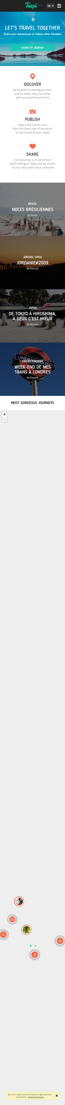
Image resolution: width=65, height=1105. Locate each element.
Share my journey (32, 47)
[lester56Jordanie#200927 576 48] (26, 930)
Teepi (32, 6)
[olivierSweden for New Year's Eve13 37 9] (19, 901)
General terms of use (36, 1097)
